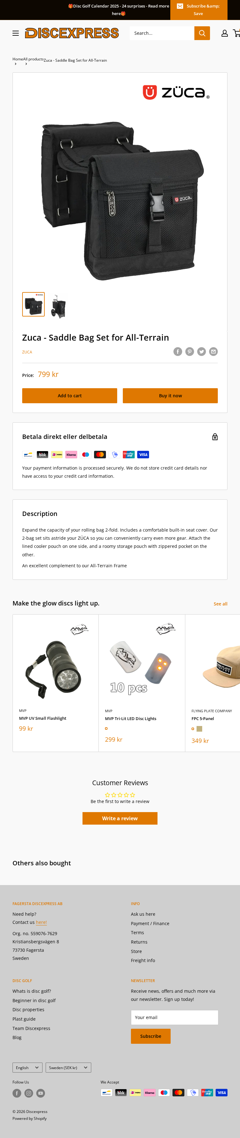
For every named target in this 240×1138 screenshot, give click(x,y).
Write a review (120, 818)
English (22, 1067)
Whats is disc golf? (31, 991)
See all (221, 604)
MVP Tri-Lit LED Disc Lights (130, 718)
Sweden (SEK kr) (63, 1067)
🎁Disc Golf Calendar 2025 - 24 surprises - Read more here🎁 (118, 9)
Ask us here (143, 914)
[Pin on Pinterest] (189, 351)
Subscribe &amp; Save (203, 9)
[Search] (202, 33)
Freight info (143, 960)
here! (41, 922)
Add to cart (70, 396)
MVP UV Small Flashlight (42, 718)
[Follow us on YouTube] (40, 1093)
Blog (17, 1037)
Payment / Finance (150, 923)
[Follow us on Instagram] (28, 1093)
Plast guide (24, 1019)
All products (33, 59)
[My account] (225, 33)
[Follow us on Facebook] (16, 1093)
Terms (137, 932)
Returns (139, 942)
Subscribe (150, 1036)
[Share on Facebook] (177, 351)
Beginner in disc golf (34, 1000)
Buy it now (170, 396)
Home (17, 59)
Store (136, 951)
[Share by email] (213, 351)
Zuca (27, 352)
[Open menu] (15, 33)
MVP (23, 710)
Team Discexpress (31, 1028)
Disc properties (28, 1009)
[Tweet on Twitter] (201, 351)
